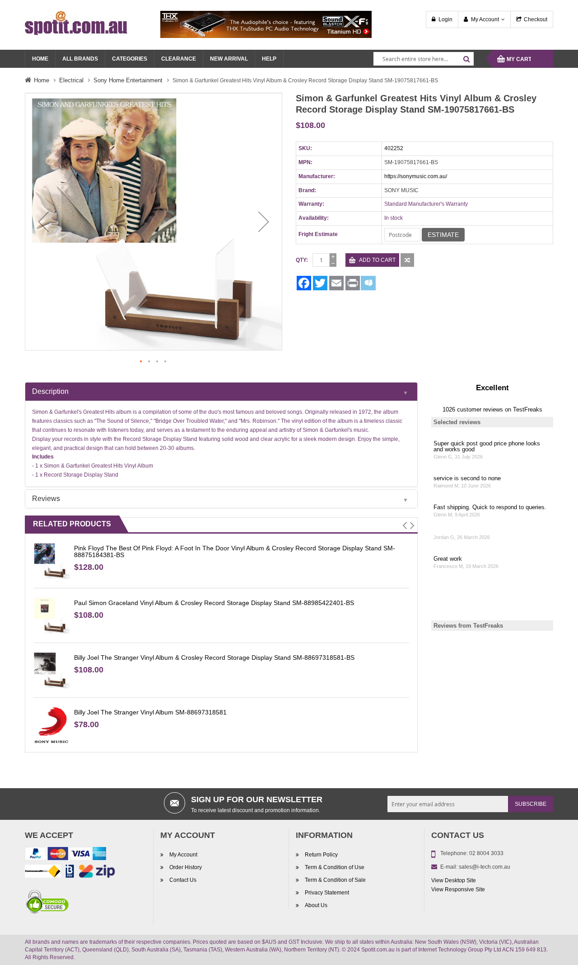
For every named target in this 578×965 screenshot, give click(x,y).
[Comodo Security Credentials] (47, 903)
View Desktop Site (453, 880)
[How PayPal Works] (65, 855)
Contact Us (182, 880)
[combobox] (423, 59)
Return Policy (321, 854)
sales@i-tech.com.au (484, 867)
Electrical (71, 80)
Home (41, 80)
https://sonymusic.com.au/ (415, 176)
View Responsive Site (458, 889)
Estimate (443, 234)
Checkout (535, 19)
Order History (185, 867)
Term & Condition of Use (334, 867)
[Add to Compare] (407, 260)
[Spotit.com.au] (76, 22)
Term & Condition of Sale (335, 880)
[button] (43, 221)
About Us (316, 905)
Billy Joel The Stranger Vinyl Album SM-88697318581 (150, 712)
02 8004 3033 (486, 853)
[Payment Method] (43, 873)
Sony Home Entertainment (128, 80)
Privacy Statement (327, 892)
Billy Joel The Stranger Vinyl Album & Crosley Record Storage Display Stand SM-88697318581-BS (214, 657)
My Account (485, 19)
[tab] (221, 392)
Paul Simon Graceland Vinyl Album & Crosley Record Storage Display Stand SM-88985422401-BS (214, 602)
